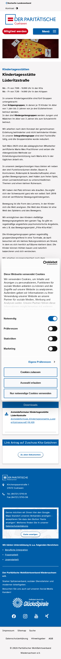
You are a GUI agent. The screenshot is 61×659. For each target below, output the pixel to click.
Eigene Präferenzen (39, 361)
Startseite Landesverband (19, 3)
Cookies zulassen (30, 372)
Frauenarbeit (11, 554)
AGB (51, 638)
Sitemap (22, 630)
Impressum (8, 630)
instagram (25, 616)
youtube (36, 616)
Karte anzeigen (30, 534)
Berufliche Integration (16, 549)
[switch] (52, 328)
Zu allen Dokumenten (30, 455)
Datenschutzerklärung (17, 526)
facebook (14, 616)
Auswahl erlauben (30, 382)
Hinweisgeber (38, 638)
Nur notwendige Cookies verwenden (30, 393)
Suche (32, 630)
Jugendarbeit (12, 559)
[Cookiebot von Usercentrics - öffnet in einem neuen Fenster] (43, 263)
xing (46, 616)
